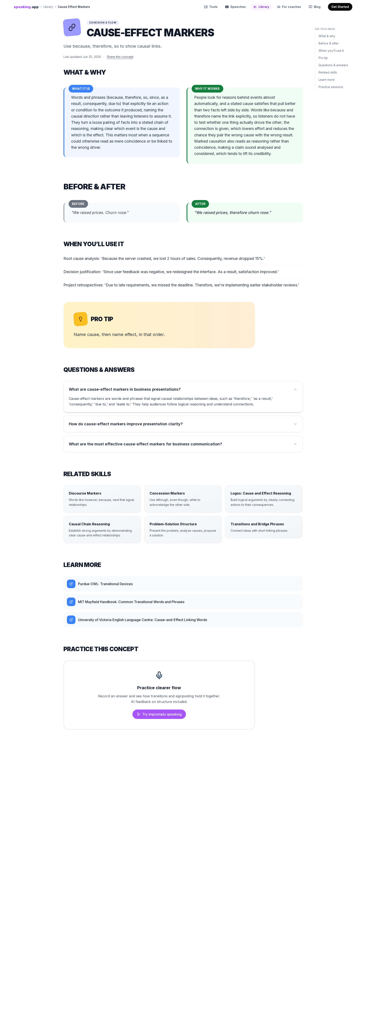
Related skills (328, 72)
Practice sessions (331, 87)
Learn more (327, 79)
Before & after (329, 43)
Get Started (340, 7)
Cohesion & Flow (102, 22)
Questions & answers (333, 65)
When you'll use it (331, 50)
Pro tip (323, 58)
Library (48, 7)
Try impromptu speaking (162, 714)
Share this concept (120, 57)
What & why (327, 36)
